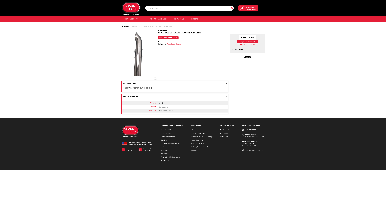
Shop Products (130, 19)
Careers (194, 19)
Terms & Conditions (198, 133)
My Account (224, 130)
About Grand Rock (158, 19)
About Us (194, 130)
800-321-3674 (250, 134)
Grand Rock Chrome (139, 27)
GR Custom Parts (197, 143)
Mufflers (164, 147)
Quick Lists (224, 137)
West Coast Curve (165, 27)
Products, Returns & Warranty (201, 137)
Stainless (164, 140)
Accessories (165, 150)
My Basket (224, 133)
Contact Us (179, 19)
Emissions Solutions (168, 137)
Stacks (152, 27)
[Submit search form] (223, 8)
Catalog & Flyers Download (200, 147)
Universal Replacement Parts (171, 143)
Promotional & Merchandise (170, 157)
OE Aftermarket (166, 133)
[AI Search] (231, 8)
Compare (239, 49)
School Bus (165, 160)
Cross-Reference (197, 140)
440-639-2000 (250, 130)
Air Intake (164, 154)
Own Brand (162, 30)
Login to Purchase (247, 42)
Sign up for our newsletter (254, 150)
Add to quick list (248, 45)
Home (126, 27)
